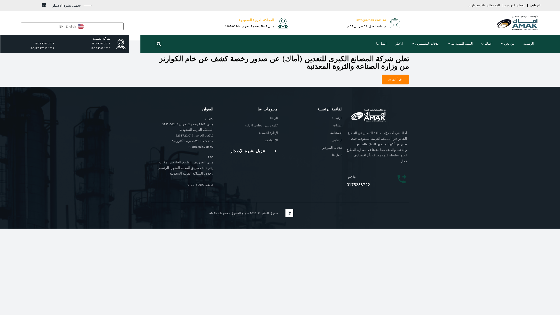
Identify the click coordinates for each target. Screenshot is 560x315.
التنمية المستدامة (462, 44)
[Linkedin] (44, 5)
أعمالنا (488, 44)
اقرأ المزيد (395, 79)
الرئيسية (528, 44)
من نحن (509, 44)
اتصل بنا (381, 44)
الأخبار (399, 44)
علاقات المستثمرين (427, 44)
